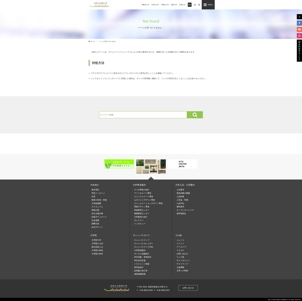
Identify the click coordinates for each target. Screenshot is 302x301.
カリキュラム (97, 206)
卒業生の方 (165, 5)
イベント (180, 243)
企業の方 (182, 5)
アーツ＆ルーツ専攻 (142, 193)
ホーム (93, 41)
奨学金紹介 (139, 267)
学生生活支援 (140, 260)
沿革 (93, 196)
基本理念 (95, 189)
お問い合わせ (182, 254)
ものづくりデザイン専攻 (144, 200)
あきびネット (97, 227)
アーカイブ (181, 247)
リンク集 (180, 257)
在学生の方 (155, 5)
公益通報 (180, 267)
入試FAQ (180, 203)
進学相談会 (181, 213)
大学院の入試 (97, 243)
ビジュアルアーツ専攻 (143, 196)
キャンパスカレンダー (143, 243)
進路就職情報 (140, 274)
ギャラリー (139, 220)
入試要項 (180, 189)
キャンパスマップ (141, 240)
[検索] (199, 5)
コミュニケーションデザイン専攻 (148, 203)
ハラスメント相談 (141, 264)
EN (189, 5)
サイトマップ (182, 264)
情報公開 (95, 210)
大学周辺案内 (140, 250)
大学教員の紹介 (140, 217)
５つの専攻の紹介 (141, 189)
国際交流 (95, 223)
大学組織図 (96, 203)
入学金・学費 (182, 200)
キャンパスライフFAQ (143, 247)
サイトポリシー (183, 260)
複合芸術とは (97, 247)
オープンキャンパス (185, 210)
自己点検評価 (97, 213)
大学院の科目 (97, 254)
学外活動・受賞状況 (142, 257)
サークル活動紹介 (141, 254)
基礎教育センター (141, 213)
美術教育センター (141, 210)
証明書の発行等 (140, 270)
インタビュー (140, 223)
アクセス (180, 250)
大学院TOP (96, 240)
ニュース (180, 240)
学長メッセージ (98, 193)
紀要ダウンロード (99, 217)
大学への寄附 (182, 270)
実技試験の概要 (183, 193)
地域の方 (174, 5)
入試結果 (180, 196)
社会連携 (95, 220)
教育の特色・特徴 (99, 200)
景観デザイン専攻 (141, 206)
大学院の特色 (97, 250)
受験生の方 (145, 5)
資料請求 (180, 206)
